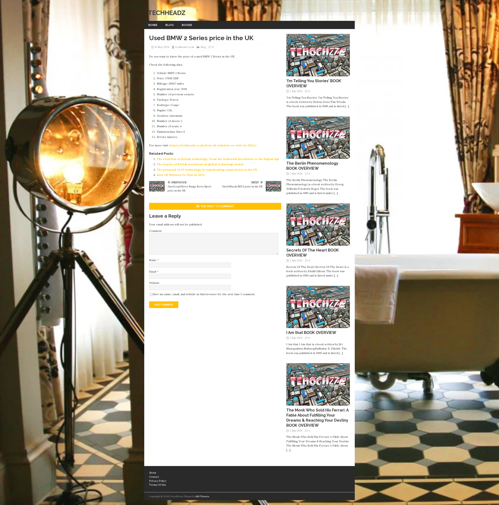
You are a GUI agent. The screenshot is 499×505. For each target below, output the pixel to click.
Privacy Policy (157, 481)
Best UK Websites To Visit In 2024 (181, 175)
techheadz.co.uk (184, 47)
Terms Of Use (157, 484)
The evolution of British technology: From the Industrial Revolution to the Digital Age (218, 159)
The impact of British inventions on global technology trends (200, 164)
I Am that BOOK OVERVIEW (311, 332)
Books (187, 25)
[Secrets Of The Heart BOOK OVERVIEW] (318, 243)
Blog (169, 25)
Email (153, 271)
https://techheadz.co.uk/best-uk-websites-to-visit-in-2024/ (212, 145)
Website (154, 283)
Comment (155, 231)
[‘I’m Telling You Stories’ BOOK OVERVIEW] (318, 74)
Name (153, 260)
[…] (347, 106)
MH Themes (202, 496)
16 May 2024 (162, 47)
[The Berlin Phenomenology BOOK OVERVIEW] (318, 156)
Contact (154, 477)
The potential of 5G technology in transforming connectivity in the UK (207, 169)
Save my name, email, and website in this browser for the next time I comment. (204, 294)
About (152, 472)
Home (152, 25)
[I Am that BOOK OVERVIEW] (318, 326)
